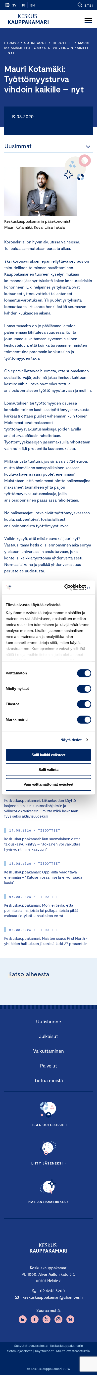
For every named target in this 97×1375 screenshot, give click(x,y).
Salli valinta (48, 769)
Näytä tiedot (71, 740)
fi (23, 5)
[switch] (84, 689)
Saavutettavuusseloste (31, 1346)
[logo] (28, 19)
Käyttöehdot (44, 1351)
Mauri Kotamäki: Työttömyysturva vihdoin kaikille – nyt (46, 48)
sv (14, 5)
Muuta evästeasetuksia (73, 1351)
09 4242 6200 (52, 1290)
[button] (85, 5)
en (32, 5)
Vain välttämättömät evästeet (48, 784)
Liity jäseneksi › (48, 1163)
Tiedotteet (62, 43)
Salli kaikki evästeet (48, 755)
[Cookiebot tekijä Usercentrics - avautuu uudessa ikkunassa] (69, 587)
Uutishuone (35, 43)
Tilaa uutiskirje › (48, 1125)
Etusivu (11, 43)
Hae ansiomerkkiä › (48, 1202)
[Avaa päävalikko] (88, 19)
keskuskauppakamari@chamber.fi (53, 1297)
